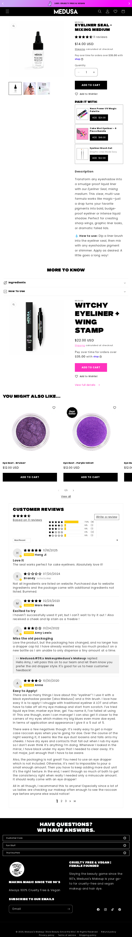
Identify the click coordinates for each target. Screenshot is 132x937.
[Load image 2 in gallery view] (29, 88)
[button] (7, 11)
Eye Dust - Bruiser (14, 463)
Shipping (80, 49)
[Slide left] (58, 490)
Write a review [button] (106, 517)
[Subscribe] (68, 909)
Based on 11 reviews (27, 520)
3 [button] (66, 801)
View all (66, 496)
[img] (33, 550)
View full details (85, 385)
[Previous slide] (3, 3)
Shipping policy (87, 935)
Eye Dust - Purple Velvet (78, 463)
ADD (99, 117)
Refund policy (108, 931)
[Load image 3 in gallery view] (44, 88)
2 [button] (61, 801)
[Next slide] (129, 3)
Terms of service (67, 935)
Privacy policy (46, 935)
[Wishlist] (115, 11)
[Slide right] (73, 490)
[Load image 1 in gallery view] (15, 88)
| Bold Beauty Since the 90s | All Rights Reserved (71, 931)
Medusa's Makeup (34, 931)
